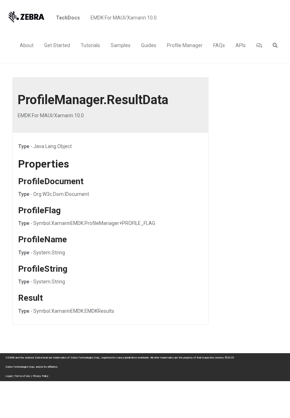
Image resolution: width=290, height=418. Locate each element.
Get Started (57, 45)
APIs (241, 45)
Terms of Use (22, 376)
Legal (8, 376)
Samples (120, 45)
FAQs (219, 45)
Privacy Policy (40, 376)
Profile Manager (185, 45)
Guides (148, 45)
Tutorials (90, 45)
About (27, 45)
